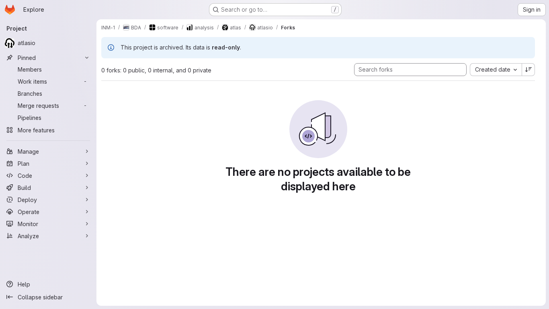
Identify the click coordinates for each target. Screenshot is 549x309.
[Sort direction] (528, 69)
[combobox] (496, 69)
